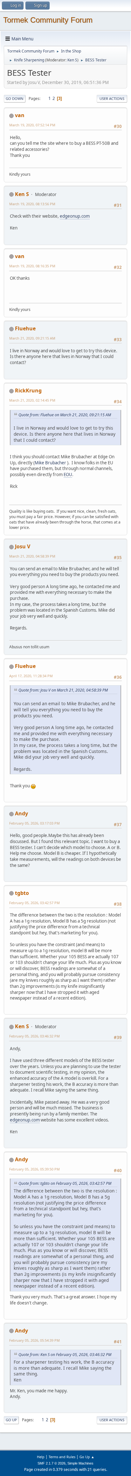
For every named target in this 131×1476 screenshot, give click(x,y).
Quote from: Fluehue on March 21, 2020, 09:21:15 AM (64, 415)
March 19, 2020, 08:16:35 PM (32, 266)
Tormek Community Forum (48, 20)
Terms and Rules (62, 1456)
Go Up (11, 1419)
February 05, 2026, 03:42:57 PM (34, 902)
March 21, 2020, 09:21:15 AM (32, 338)
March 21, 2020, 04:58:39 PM (32, 556)
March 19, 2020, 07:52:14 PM (32, 125)
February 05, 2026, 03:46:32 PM (34, 1036)
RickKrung (28, 390)
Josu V (22, 546)
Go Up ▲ (86, 1456)
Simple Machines (80, 1463)
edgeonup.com (75, 216)
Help (41, 1456)
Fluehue (25, 328)
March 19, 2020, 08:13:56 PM (32, 203)
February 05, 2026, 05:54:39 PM (34, 1340)
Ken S (72, 60)
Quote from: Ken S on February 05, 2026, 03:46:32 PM (64, 1354)
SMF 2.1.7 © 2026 (52, 1463)
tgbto (22, 892)
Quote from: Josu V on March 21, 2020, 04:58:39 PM (63, 690)
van (19, 115)
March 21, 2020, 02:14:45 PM (32, 400)
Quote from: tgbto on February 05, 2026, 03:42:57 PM (64, 1183)
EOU (68, 474)
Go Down (15, 98)
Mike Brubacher (50, 463)
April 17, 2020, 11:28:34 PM (31, 675)
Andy (21, 813)
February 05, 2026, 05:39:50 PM (34, 1169)
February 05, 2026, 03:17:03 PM (34, 823)
